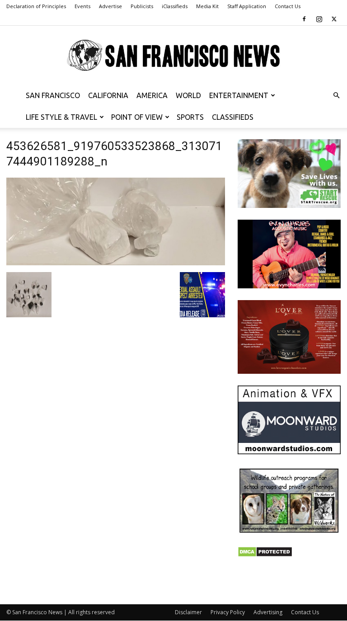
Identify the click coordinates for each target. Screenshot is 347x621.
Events (82, 6)
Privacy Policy (228, 612)
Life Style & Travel (61, 117)
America (152, 95)
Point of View (137, 117)
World (188, 95)
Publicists (142, 6)
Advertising (267, 612)
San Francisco (53, 95)
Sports (190, 117)
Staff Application (246, 6)
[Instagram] (319, 19)
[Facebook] (304, 19)
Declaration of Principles (36, 6)
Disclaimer (188, 612)
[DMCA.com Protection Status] (265, 554)
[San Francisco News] (173, 55)
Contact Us (287, 6)
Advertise (110, 6)
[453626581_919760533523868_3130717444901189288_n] (115, 263)
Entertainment (238, 95)
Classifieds (232, 117)
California (108, 95)
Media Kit (207, 6)
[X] (334, 19)
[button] (336, 95)
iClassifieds (175, 6)
